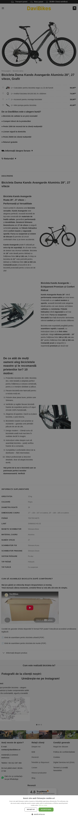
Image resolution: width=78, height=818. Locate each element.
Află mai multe (42, 805)
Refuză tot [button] (31, 809)
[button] (39, 814)
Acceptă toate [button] (46, 809)
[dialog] (39, 806)
